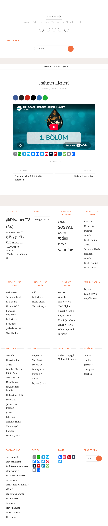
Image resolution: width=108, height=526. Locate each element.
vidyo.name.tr (13, 508)
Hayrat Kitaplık (66, 311)
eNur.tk (10, 489)
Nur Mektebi (12, 377)
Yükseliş (62, 297)
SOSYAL (47, 66)
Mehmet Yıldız (13, 422)
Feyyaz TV (37, 364)
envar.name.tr (13, 480)
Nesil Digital (64, 306)
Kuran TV (37, 374)
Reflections (11, 319)
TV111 (87, 244)
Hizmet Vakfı (90, 226)
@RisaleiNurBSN (14, 328)
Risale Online (90, 240)
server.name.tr (13, 462)
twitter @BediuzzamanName (16, 254)
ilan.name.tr (12, 503)
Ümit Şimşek (12, 426)
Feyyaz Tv (11, 399)
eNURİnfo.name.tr (15, 494)
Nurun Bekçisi (39, 306)
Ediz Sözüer (12, 417)
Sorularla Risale (92, 249)
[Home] (41, 66)
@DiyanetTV (55, 161)
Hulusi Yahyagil (66, 355)
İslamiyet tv (38, 369)
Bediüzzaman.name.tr (17, 466)
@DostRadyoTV (14, 232)
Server (54, 17)
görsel (61, 221)
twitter (62, 232)
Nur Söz (10, 355)
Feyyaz (61, 292)
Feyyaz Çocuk (13, 435)
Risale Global (90, 267)
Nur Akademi (13, 333)
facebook (88, 374)
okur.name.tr (12, 471)
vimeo (62, 244)
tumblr (87, 360)
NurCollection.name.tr (17, 484)
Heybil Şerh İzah (66, 320)
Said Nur (88, 221)
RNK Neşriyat (64, 301)
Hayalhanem (64, 315)
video (54, 89)
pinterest (88, 364)
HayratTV (37, 355)
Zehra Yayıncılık (66, 329)
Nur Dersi (37, 360)
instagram (89, 369)
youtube (63, 89)
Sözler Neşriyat (65, 325)
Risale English (91, 263)
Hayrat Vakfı (12, 360)
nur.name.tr (12, 498)
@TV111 (13, 247)
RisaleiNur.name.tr (15, 475)
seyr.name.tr (12, 457)
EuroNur (62, 334)
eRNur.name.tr (13, 512)
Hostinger (11, 517)
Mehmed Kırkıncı (67, 359)
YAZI (68, 244)
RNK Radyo (11, 301)
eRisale (87, 235)
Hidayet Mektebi (14, 395)
